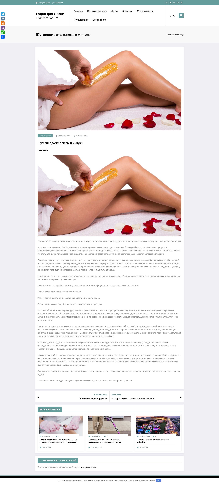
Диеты (114, 11)
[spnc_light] (174, 15)
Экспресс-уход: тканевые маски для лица (133, 398)
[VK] (2, 18)
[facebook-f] (167, 2)
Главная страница (175, 34)
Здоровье (127, 11)
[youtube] (181, 2)
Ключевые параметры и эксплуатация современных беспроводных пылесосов (105, 441)
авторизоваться (88, 467)
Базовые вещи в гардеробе (93, 398)
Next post (116, 395)
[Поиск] (170, 15)
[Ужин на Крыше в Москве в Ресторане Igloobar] (158, 426)
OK (158, 480)
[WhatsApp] (2, 32)
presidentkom (64, 136)
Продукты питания (97, 11)
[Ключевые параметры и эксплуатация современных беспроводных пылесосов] (109, 426)
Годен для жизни (50, 13)
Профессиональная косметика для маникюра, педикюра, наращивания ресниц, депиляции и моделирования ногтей (59, 441)
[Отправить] (2, 37)
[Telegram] (2, 14)
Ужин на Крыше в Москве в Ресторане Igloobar (153, 441)
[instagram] (177, 2)
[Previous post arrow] (38, 397)
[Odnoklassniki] (2, 23)
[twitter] (170, 2)
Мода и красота (145, 11)
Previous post (100, 395)
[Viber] (2, 27)
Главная (78, 11)
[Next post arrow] (180, 397)
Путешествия (81, 19)
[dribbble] (174, 2)
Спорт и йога (99, 19)
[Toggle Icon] (181, 15)
